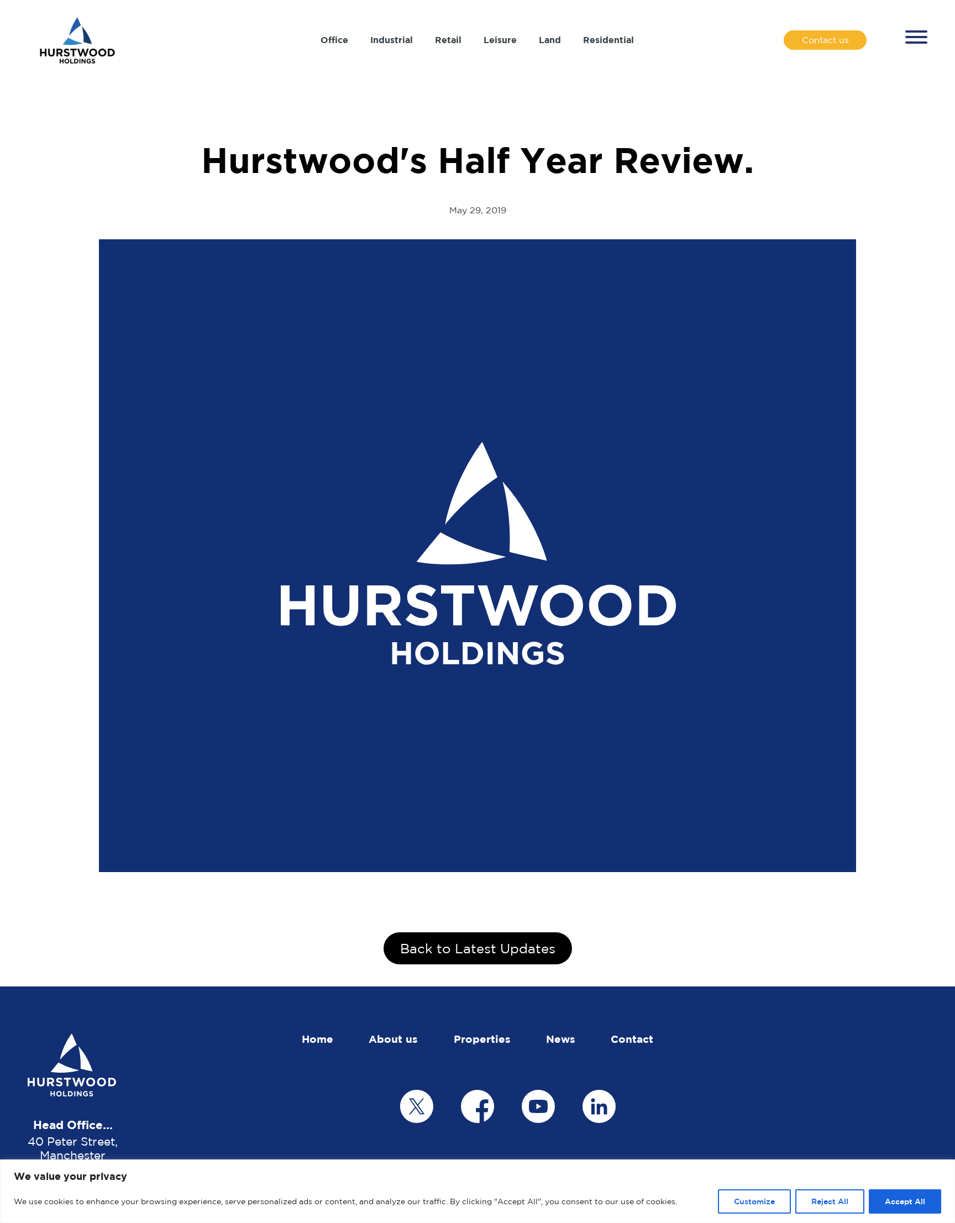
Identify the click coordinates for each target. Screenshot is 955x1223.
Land (550, 40)
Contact (632, 1038)
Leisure (500, 40)
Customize (754, 1201)
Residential (608, 40)
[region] (477, 1191)
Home (317, 1038)
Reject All (829, 1201)
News (560, 1038)
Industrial (391, 40)
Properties (482, 1038)
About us (393, 1038)
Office (334, 40)
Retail (448, 40)
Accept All (905, 1201)
